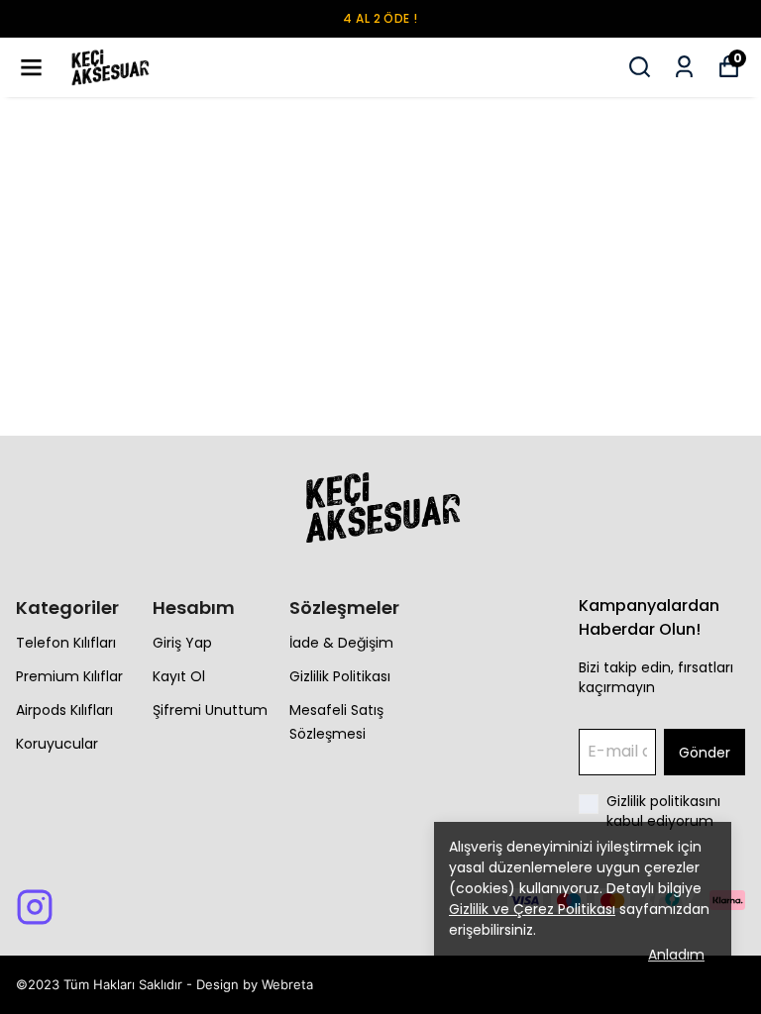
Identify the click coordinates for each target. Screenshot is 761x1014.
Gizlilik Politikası (339, 676)
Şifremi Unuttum (210, 710)
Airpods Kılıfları (64, 710)
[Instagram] (35, 907)
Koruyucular (57, 744)
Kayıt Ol (179, 676)
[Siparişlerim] (684, 66)
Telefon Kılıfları (66, 643)
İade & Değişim (341, 643)
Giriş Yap (182, 643)
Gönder (704, 752)
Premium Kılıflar (69, 676)
